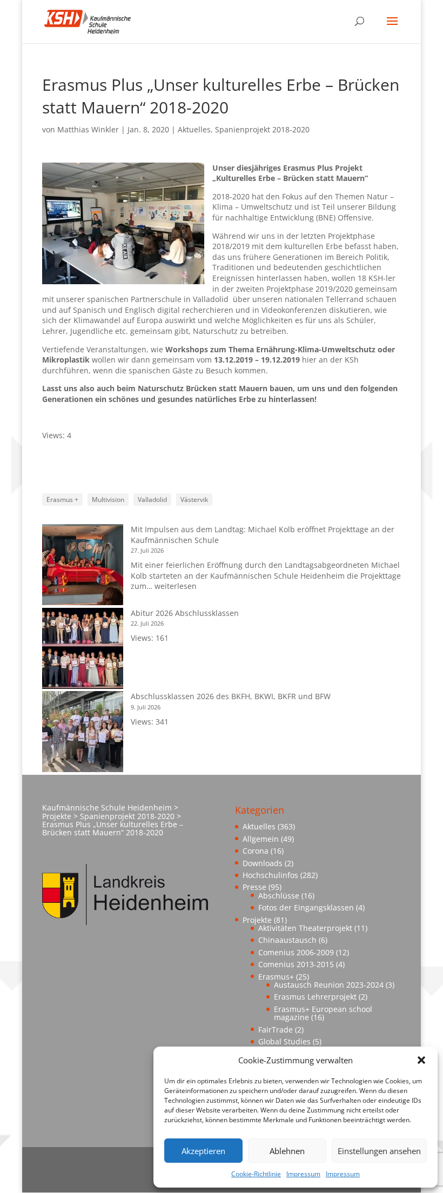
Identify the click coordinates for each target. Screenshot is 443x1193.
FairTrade (275, 1029)
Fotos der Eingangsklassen (306, 907)
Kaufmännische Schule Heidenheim (107, 807)
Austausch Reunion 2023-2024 (329, 985)
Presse (254, 887)
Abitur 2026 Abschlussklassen (185, 613)
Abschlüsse (278, 895)
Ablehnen (287, 1150)
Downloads (263, 863)
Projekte (257, 920)
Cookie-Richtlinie (256, 1173)
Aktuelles (194, 129)
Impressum (303, 1173)
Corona (256, 851)
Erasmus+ (276, 976)
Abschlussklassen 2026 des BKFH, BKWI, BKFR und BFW (231, 696)
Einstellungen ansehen (379, 1150)
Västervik (194, 499)
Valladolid (152, 499)
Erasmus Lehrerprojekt (315, 996)
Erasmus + (62, 499)
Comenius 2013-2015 (296, 964)
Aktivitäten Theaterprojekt (305, 928)
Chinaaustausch (287, 940)
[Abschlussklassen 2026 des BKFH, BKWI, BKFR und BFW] (82, 733)
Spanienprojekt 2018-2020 (262, 129)
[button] (421, 1060)
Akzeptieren (203, 1150)
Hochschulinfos (270, 875)
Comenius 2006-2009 (296, 952)
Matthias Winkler (88, 129)
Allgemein (261, 839)
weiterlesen (176, 586)
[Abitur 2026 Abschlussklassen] (82, 650)
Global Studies (284, 1041)
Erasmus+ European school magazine (323, 1013)
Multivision (108, 499)
